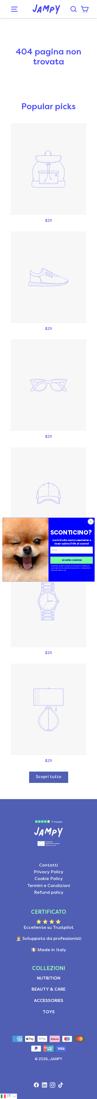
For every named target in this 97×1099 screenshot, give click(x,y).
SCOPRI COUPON (72, 560)
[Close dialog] (91, 521)
